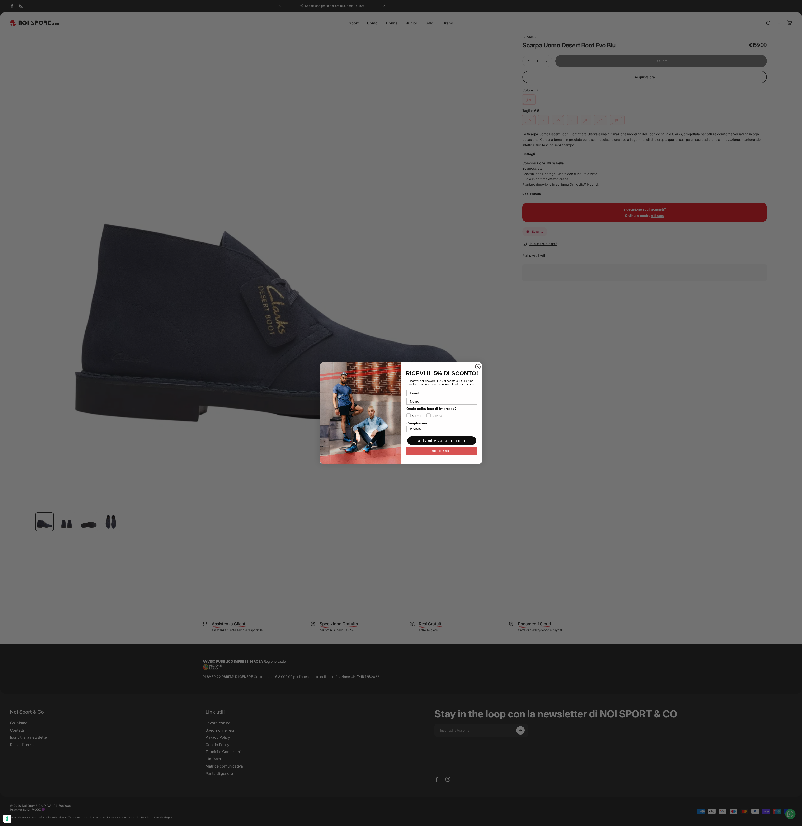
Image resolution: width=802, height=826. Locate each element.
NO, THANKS (442, 451)
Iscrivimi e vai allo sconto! (441, 441)
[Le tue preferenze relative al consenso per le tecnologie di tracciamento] (7, 819)
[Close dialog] (477, 366)
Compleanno (416, 423)
